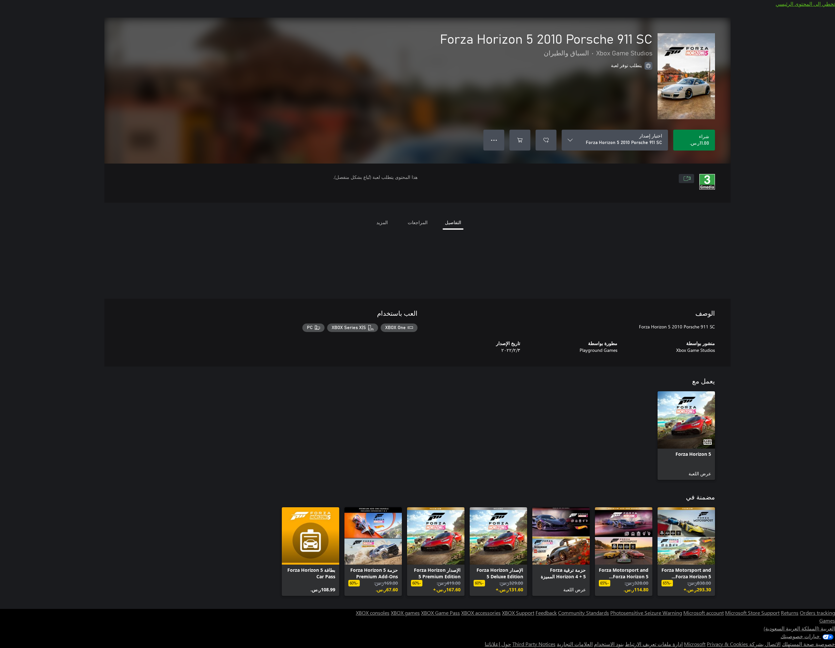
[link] (686, 435)
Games (827, 620)
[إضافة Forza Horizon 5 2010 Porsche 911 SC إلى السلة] (519, 140)
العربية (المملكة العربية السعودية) (799, 628)
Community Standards (583, 612)
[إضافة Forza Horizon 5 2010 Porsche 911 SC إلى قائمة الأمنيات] (546, 140)
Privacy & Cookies (727, 644)
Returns (789, 612)
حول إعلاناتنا (498, 644)
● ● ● (494, 140)
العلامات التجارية (575, 644)
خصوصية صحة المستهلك (808, 644)
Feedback (546, 612)
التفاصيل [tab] (453, 222)
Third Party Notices (533, 644)
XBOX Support (518, 612)
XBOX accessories (481, 612)
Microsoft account (703, 612)
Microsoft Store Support (752, 612)
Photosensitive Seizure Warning (646, 612)
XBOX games (405, 612)
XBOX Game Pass (440, 612)
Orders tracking (817, 612)
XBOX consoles (372, 612)
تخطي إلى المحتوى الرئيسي (805, 3)
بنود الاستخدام (609, 644)
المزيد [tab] (382, 222)
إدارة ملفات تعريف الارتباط (654, 644)
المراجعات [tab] (418, 222)
